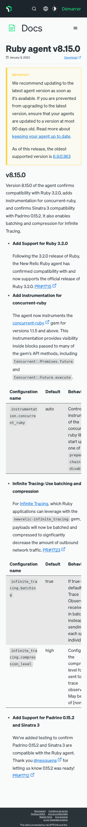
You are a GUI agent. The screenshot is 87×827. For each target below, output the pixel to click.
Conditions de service (58, 811)
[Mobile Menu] (75, 28)
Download (70, 57)
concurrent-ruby (28, 322)
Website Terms (45, 817)
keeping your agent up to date (41, 136)
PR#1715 (43, 286)
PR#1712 (21, 775)
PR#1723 (51, 550)
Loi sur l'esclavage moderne (56, 820)
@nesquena (45, 760)
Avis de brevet (61, 817)
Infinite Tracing (34, 503)
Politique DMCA (38, 814)
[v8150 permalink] (28, 174)
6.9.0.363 (62, 156)
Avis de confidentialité (58, 814)
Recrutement (40, 811)
